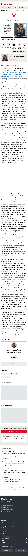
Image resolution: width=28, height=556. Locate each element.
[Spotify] (5, 526)
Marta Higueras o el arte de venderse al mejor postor (12, 480)
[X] (12, 523)
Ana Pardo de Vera (18, 56)
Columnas (4, 11)
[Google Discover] (5, 523)
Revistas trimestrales (6, 536)
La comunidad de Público (9, 513)
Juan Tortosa (8, 483)
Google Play (8, 550)
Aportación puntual (8, 509)
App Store (21, 550)
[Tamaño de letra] (19, 44)
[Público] (11, 4)
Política (2, 7)
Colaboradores (5, 538)
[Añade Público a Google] (2, 523)
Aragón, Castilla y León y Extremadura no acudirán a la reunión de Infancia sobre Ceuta (15, 463)
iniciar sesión (21, 438)
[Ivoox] (12, 526)
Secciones (3, 531)
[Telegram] (2, 526)
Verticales (3, 534)
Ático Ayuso (17, 1)
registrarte (14, 440)
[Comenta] (8, 44)
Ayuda (4, 515)
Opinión (8, 7)
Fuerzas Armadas (5, 377)
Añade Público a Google (20, 51)
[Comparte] (3, 44)
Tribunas (19, 11)
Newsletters (6, 507)
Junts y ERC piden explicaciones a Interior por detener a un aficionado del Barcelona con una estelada (14, 487)
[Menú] (1, 4)
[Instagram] (18, 523)
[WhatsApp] (9, 526)
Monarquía (4, 374)
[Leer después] (14, 44)
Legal (2, 540)
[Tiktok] (25, 523)
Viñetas (24, 11)
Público (6, 499)
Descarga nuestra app (6, 546)
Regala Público (6, 511)
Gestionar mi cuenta (8, 505)
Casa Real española (13, 374)
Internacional (21, 7)
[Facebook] (9, 523)
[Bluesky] (15, 523)
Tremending (14, 7)
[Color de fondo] (24, 44)
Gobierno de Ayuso (10, 1)
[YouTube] (22, 523)
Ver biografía (14, 357)
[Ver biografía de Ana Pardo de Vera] (14, 345)
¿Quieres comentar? (14, 431)
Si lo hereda (12, 119)
